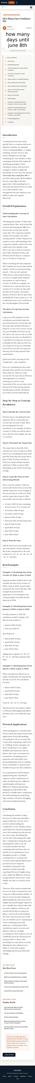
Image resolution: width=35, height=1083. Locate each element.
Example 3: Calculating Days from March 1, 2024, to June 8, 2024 (19, 114)
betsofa (4, 2)
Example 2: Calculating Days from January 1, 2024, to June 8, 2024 (17, 108)
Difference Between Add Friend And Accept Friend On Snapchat (14, 1022)
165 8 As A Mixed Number (11, 1017)
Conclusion (11, 122)
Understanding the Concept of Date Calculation (18, 69)
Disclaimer (23, 1076)
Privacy (30, 1076)
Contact (16, 1076)
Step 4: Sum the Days (13, 95)
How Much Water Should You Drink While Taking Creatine (16, 1027)
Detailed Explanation (13, 64)
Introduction (11, 61)
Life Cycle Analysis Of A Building (13, 1013)
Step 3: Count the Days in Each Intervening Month (16, 90)
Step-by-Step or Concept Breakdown (18, 79)
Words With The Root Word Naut (13, 991)
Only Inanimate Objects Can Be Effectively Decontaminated (13, 1008)
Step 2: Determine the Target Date (17, 86)
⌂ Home (11, 2)
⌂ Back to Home (9, 1054)
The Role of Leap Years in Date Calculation (16, 74)
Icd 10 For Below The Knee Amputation (15, 973)
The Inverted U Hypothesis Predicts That (16, 987)
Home (4, 1076)
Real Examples (12, 98)
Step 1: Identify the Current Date (16, 82)
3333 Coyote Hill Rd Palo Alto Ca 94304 (15, 977)
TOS (17, 1079)
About (9, 1076)
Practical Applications (14, 118)
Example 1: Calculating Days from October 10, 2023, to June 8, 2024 (17, 103)
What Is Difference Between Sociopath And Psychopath (15, 982)
